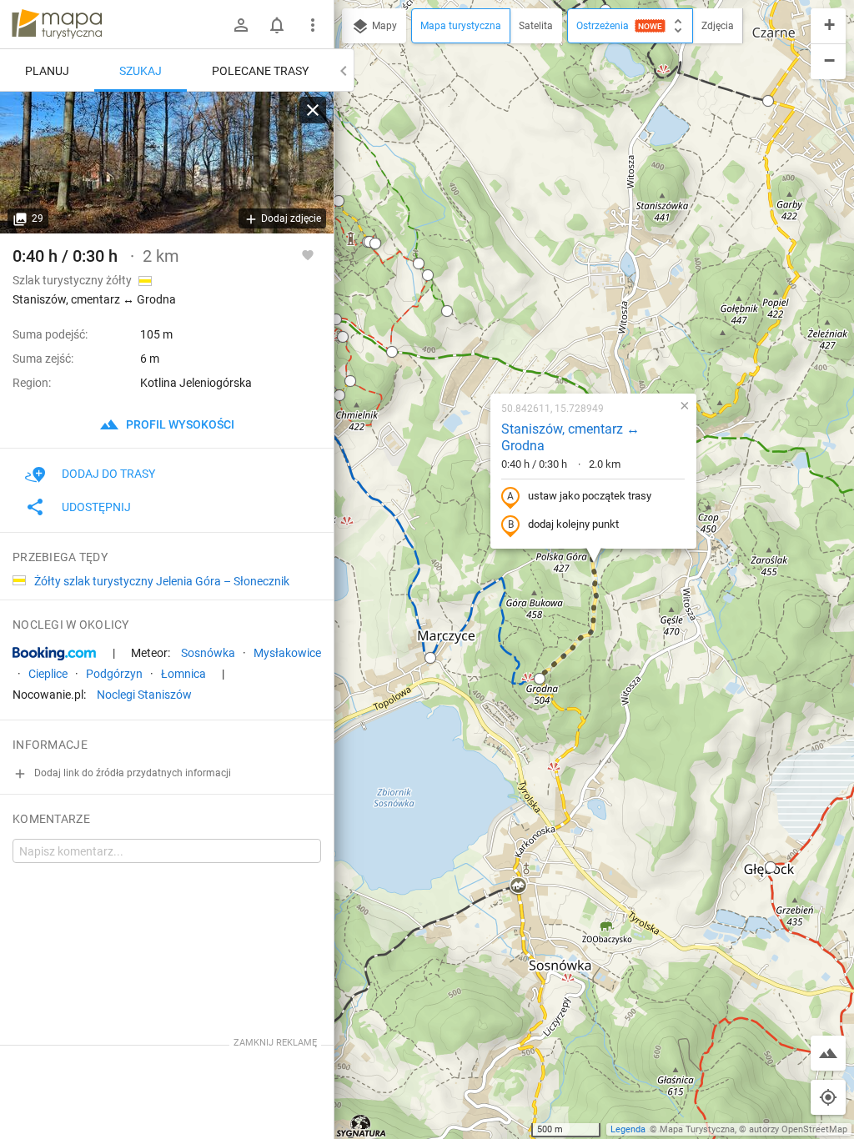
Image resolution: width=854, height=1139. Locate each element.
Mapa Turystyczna (697, 1129)
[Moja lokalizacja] (828, 1097)
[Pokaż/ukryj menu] (312, 25)
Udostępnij (96, 507)
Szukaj (140, 71)
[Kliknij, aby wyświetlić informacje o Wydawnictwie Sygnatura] (361, 1125)
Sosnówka (208, 653)
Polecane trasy (260, 71)
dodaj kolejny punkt (573, 524)
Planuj (47, 71)
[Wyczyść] (312, 110)
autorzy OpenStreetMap (798, 1129)
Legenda (628, 1129)
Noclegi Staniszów (144, 694)
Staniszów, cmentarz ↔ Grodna (570, 437)
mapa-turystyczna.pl (56, 24)
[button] (375, 243)
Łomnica (183, 673)
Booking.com (54, 653)
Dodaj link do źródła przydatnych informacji (131, 773)
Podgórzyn (114, 673)
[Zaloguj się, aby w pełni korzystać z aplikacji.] (307, 254)
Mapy (383, 26)
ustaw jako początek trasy (589, 495)
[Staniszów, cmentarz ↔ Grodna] (167, 162)
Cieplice (48, 673)
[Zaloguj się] (241, 25)
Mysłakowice (287, 653)
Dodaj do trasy (108, 473)
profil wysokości (178, 424)
